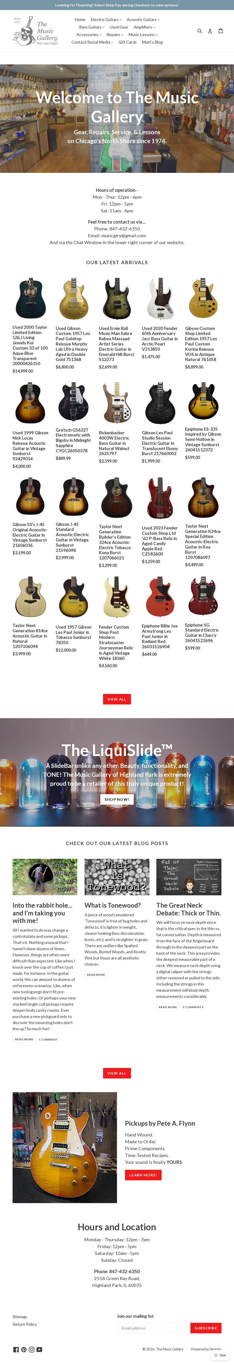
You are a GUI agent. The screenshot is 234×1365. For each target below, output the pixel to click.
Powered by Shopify (206, 1349)
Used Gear (119, 26)
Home (79, 19)
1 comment (48, 1039)
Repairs (113, 34)
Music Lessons (141, 34)
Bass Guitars (90, 26)
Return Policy (25, 1324)
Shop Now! (117, 799)
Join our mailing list (135, 1316)
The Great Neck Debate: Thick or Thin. (188, 909)
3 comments (193, 1007)
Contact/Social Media (91, 42)
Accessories (88, 34)
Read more (24, 1039)
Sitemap (20, 1316)
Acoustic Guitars (142, 19)
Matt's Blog (152, 42)
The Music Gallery (169, 1349)
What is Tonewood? (113, 905)
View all (116, 699)
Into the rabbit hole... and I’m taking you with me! (42, 912)
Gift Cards (127, 42)
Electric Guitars (105, 19)
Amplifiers (143, 26)
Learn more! (143, 1175)
